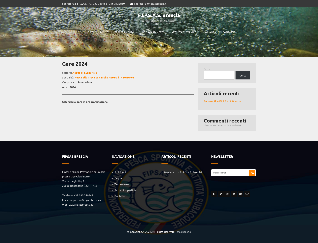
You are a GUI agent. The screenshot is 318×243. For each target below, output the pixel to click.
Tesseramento (124, 32)
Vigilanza (209, 32)
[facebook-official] (214, 194)
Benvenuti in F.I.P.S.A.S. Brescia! (222, 101)
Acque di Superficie (84, 72)
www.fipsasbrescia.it (81, 204)
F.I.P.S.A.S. (120, 172)
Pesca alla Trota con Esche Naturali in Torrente (104, 77)
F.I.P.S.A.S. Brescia (159, 15)
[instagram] (227, 194)
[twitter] (221, 194)
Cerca (207, 69)
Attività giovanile (183, 32)
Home (89, 32)
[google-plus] (247, 194)
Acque (104, 32)
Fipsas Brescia (182, 231)
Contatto (229, 32)
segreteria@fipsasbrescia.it (150, 3)
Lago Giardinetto (153, 32)
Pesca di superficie (125, 190)
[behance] (240, 194)
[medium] (234, 194)
